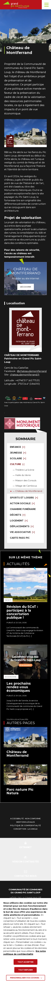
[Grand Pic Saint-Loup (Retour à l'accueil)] (26, 4)
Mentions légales (25, 822)
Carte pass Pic (20, 537)
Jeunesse (16, 452)
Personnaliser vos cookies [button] (24, 978)
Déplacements (19, 526)
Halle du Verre (23, 475)
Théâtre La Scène (24, 469)
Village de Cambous (26, 485)
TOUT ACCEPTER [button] (25, 962)
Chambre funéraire (23, 509)
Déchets (15, 515)
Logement (17, 520)
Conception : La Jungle (25, 829)
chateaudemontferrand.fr (25, 374)
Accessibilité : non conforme (25, 819)
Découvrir (25, 287)
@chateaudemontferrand (32, 371)
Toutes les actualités (17, 719)
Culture (15, 464)
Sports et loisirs (22, 497)
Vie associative (20, 532)
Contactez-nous (25, 876)
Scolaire (16, 458)
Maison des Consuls (25, 480)
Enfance (15, 447)
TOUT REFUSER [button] (25, 970)
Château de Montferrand (28, 491)
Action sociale (20, 503)
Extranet (25, 847)
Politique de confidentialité (25, 825)
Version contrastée (25, 861)
